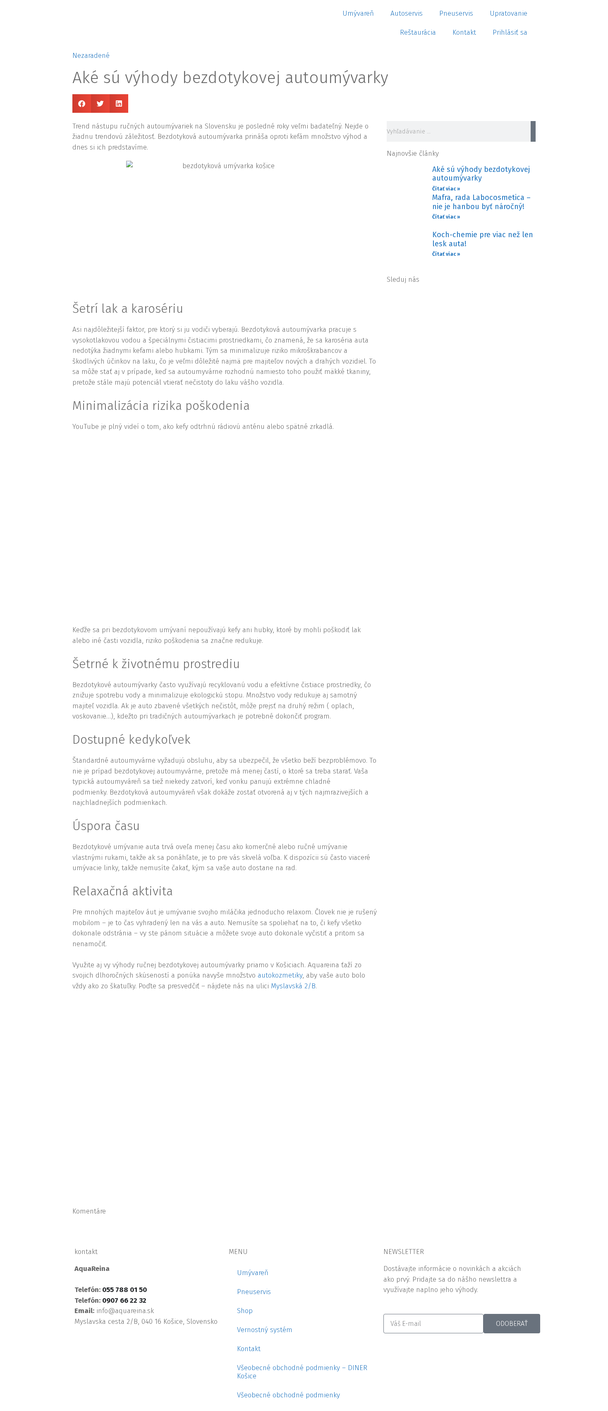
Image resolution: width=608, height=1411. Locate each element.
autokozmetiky (280, 975)
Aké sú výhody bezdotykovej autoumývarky (481, 174)
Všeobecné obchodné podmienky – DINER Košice (302, 1371)
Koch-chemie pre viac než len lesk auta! (482, 239)
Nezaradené (91, 55)
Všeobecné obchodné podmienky (288, 1395)
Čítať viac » (446, 189)
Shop (245, 1310)
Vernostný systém (264, 1329)
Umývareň (358, 13)
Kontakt (464, 32)
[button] (81, 103)
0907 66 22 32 (124, 1300)
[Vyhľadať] (533, 131)
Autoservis (406, 13)
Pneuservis (456, 13)
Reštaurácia (418, 32)
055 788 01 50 (124, 1289)
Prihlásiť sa (510, 32)
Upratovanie (508, 13)
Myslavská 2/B (293, 986)
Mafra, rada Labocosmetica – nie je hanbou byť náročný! (481, 202)
